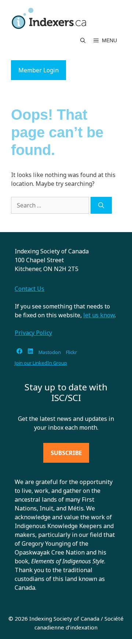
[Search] (101, 205)
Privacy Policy (33, 333)
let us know (99, 315)
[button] (82, 40)
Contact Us (29, 289)
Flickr (71, 352)
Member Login (38, 70)
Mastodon (49, 352)
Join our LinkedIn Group (41, 363)
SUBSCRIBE (66, 453)
